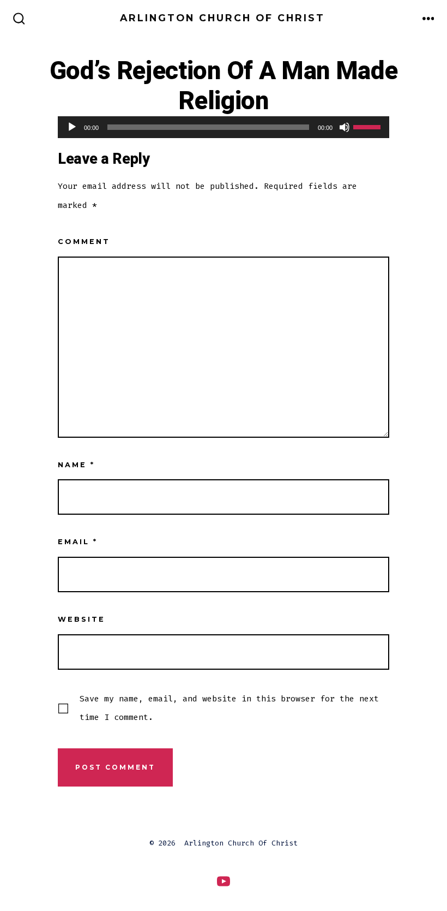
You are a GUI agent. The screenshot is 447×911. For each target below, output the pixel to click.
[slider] (368, 126)
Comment (84, 241)
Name (76, 465)
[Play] (72, 127)
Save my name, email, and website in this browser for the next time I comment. (229, 708)
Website (81, 619)
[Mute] (344, 127)
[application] (223, 127)
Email (78, 542)
